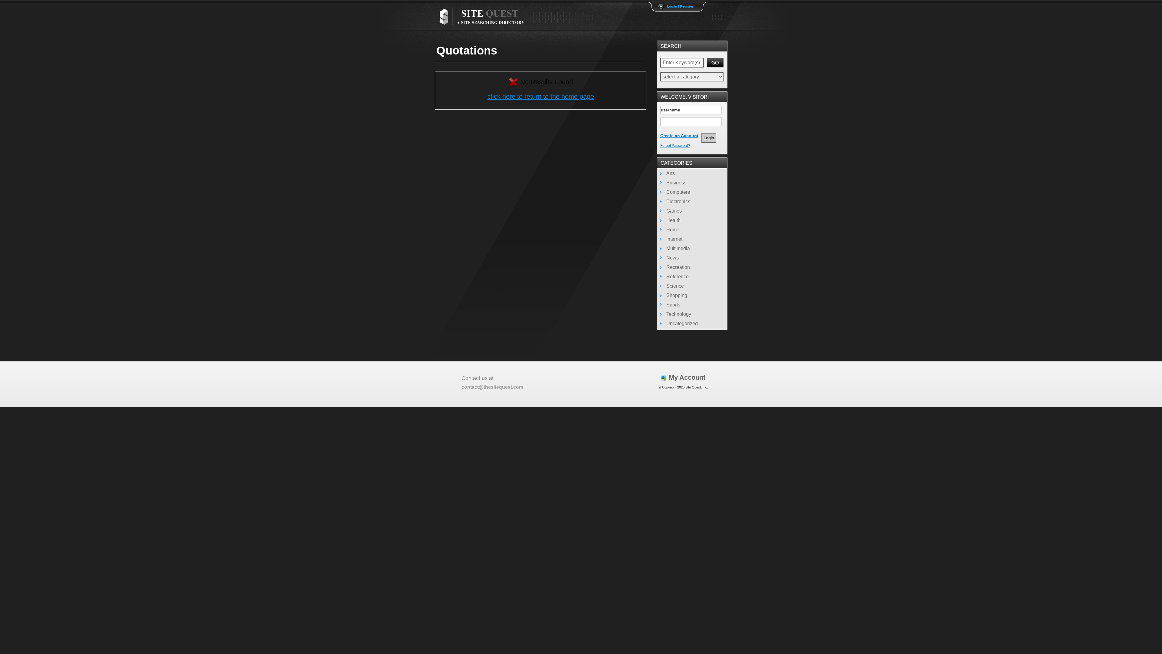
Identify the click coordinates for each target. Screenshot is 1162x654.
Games (674, 210)
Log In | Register (680, 6)
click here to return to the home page (540, 96)
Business (676, 182)
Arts (670, 173)
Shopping (676, 295)
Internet (674, 239)
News (672, 257)
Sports (673, 304)
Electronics (678, 201)
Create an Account (679, 136)
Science (675, 286)
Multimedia (678, 248)
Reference (677, 276)
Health (673, 220)
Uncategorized (682, 323)
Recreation (678, 267)
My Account (687, 377)
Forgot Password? (675, 146)
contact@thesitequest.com (492, 387)
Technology (678, 314)
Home (672, 229)
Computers (678, 192)
